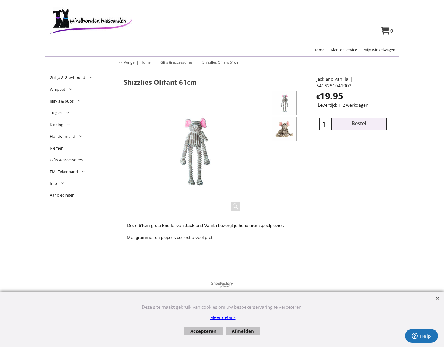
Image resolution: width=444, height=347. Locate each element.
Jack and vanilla (332, 79)
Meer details (223, 317)
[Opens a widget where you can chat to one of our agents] (421, 336)
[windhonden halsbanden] (98, 21)
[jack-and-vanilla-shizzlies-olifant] (284, 129)
